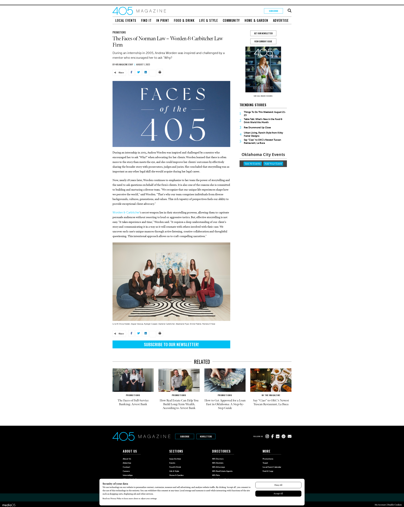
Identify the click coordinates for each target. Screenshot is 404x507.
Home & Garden (256, 20)
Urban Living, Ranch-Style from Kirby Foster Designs (263, 134)
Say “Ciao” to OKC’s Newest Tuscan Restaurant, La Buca (262, 141)
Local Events (125, 20)
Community (231, 20)
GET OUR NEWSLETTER (263, 33)
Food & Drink (184, 20)
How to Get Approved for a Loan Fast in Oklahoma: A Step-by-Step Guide (225, 404)
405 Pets (216, 475)
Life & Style (208, 20)
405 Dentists (217, 463)
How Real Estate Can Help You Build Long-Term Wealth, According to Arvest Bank (179, 404)
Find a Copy (268, 471)
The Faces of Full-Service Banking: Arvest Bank (133, 402)
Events (172, 463)
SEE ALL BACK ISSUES (263, 96)
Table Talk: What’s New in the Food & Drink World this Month (263, 121)
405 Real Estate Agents (222, 471)
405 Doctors (217, 459)
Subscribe (273, 10)
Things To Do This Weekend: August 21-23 (265, 114)
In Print (162, 20)
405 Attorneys (218, 467)
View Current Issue (263, 41)
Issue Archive (175, 459)
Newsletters (206, 436)
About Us (127, 459)
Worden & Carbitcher (126, 212)
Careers (126, 471)
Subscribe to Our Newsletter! (171, 344)
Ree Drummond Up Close (257, 127)
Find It (146, 20)
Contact (126, 467)
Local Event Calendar (272, 467)
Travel (265, 463)
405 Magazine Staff (124, 64)
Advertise (281, 20)
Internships (128, 475)
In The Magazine (271, 395)
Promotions (119, 32)
